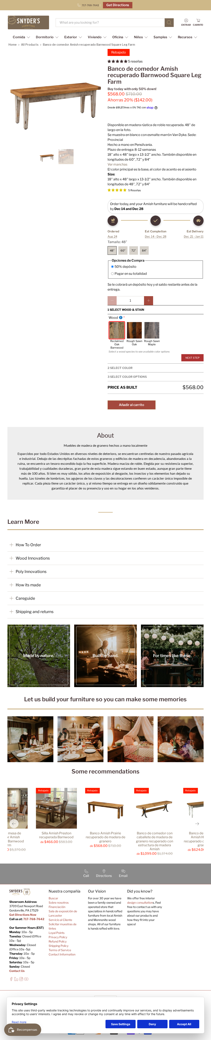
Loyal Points (56, 932)
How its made (28, 584)
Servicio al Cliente (60, 920)
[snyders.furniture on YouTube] (26, 980)
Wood (113, 318)
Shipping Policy (58, 945)
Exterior (70, 37)
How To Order (28, 544)
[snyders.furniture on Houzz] (16, 980)
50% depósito (125, 267)
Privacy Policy (58, 937)
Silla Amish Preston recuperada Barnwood (56, 835)
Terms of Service (60, 950)
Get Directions (117, 5)
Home (12, 44)
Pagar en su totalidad (131, 274)
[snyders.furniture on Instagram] (21, 980)
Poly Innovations (31, 571)
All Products (30, 44)
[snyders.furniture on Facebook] (11, 980)
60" (123, 250)
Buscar (53, 898)
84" (144, 250)
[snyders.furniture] (28, 22)
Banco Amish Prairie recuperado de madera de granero (105, 837)
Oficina (117, 37)
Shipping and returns (35, 611)
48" (112, 250)
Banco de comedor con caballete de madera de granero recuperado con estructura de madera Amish (154, 841)
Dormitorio (45, 37)
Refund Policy (58, 941)
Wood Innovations (33, 558)
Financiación (57, 907)
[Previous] (14, 823)
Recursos (185, 37)
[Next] (197, 823)
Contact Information (62, 954)
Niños (138, 37)
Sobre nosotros (59, 902)
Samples (160, 37)
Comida (19, 37)
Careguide (25, 598)
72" (133, 250)
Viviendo (95, 37)
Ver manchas (117, 164)
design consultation (140, 902)
